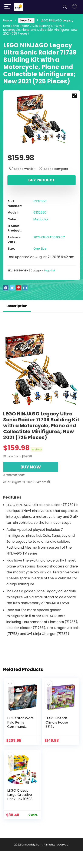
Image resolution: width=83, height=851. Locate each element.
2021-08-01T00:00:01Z (49, 237)
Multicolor (40, 219)
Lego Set (26, 20)
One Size (39, 248)
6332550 (40, 201)
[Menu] (8, 7)
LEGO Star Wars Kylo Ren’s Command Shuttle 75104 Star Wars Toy (20, 727)
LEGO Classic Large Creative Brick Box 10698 (20, 794)
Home (7, 20)
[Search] (65, 7)
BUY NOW (30, 467)
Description (16, 305)
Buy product (41, 180)
